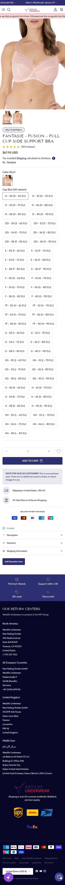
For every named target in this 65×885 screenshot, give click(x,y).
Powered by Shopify (31, 878)
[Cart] (61, 9)
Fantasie (11, 162)
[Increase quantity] (50, 451)
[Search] (10, 9)
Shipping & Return (51, 858)
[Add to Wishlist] (58, 451)
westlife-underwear (16, 878)
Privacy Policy (24, 863)
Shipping (21, 158)
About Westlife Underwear (31, 858)
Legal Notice (36, 863)
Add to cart (30, 460)
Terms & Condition (9, 863)
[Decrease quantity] (5, 451)
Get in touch (7, 858)
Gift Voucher (48, 863)
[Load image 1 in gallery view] (32, 64)
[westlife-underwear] (32, 9)
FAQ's (17, 858)
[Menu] (3, 9)
